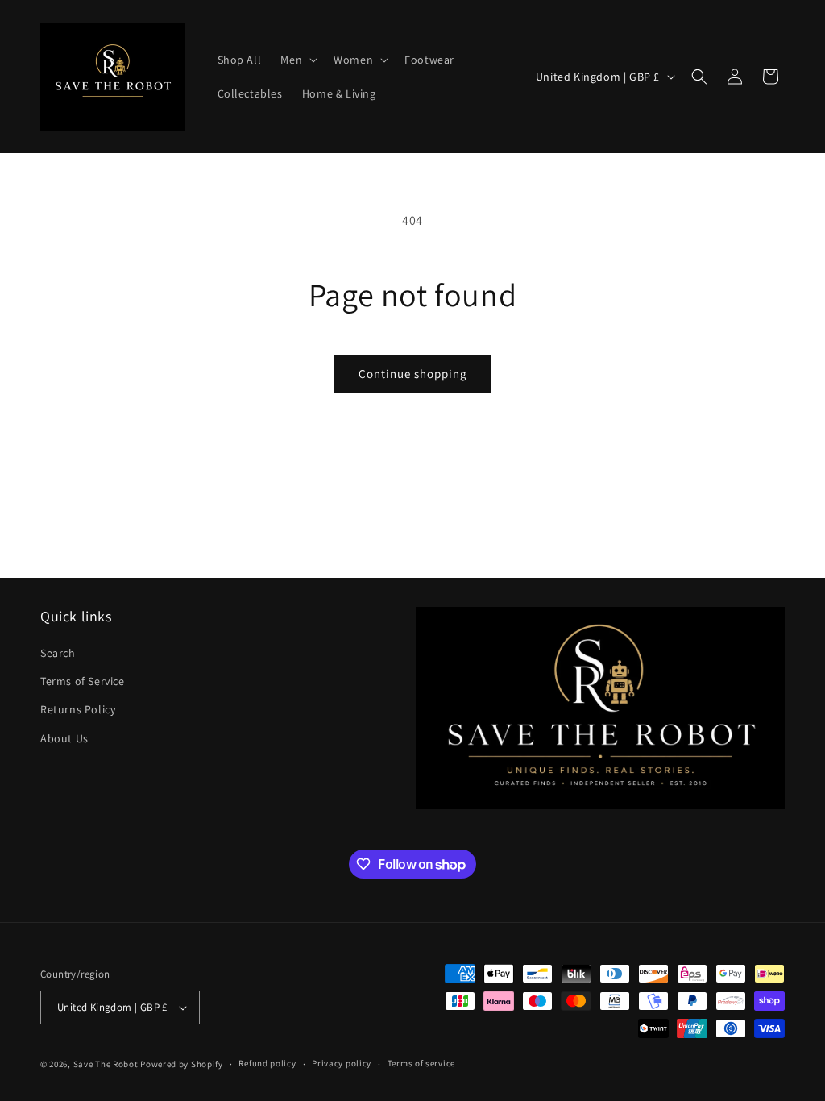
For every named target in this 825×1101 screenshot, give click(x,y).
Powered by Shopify (181, 1064)
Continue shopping (413, 373)
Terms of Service (82, 681)
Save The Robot (106, 1064)
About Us (64, 738)
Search (58, 653)
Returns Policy (77, 709)
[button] (297, 60)
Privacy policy (341, 1063)
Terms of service (421, 1063)
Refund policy (267, 1063)
